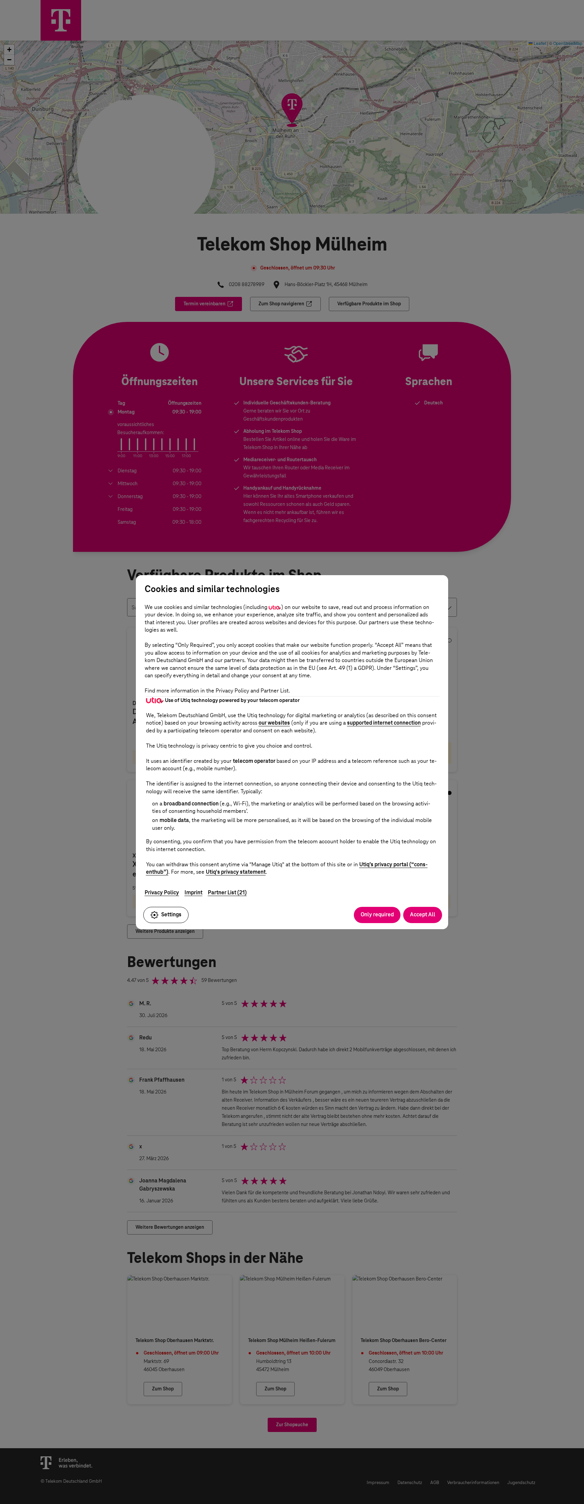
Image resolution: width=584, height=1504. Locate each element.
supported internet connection (384, 722)
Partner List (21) (227, 892)
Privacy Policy (162, 892)
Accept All (422, 914)
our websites (274, 722)
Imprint (193, 892)
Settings (171, 914)
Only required (377, 914)
